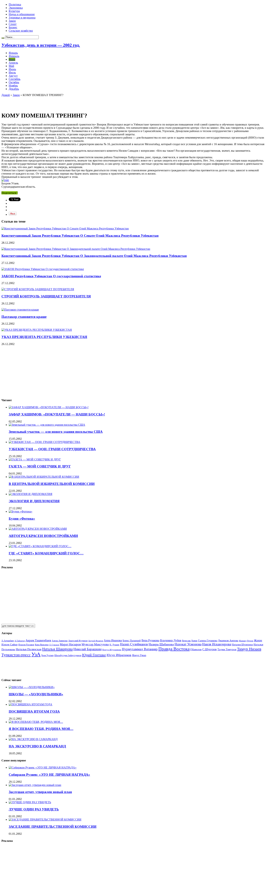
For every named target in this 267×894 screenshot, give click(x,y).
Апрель (13, 62)
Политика (15, 4)
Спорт (13, 24)
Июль (12, 72)
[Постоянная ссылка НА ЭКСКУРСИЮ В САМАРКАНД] (33, 739)
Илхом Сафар (9, 644)
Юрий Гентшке (94, 655)
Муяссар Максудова (95, 644)
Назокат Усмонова (188, 644)
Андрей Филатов (95, 641)
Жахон (258, 640)
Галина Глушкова (207, 640)
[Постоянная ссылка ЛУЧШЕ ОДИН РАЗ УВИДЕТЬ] (30, 802)
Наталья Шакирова (57, 649)
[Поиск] (2, 38)
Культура (14, 11)
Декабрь (14, 88)
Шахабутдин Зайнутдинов (67, 655)
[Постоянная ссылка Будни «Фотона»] (20, 511)
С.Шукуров (209, 649)
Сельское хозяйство (21, 30)
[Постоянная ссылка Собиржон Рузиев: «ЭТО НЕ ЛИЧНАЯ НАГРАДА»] (42, 767)
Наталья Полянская (28, 649)
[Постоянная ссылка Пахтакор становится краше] (20, 309)
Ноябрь (13, 85)
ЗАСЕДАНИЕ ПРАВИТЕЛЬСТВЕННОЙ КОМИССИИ (52, 827)
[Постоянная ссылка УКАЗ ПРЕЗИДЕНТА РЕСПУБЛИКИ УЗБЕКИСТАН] (36, 329)
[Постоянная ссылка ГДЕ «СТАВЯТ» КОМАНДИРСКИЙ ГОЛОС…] (40, 546)
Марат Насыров (70, 644)
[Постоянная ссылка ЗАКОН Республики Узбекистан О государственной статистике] (42, 269)
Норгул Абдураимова (111, 650)
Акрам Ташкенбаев (38, 640)
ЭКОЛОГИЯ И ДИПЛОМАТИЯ (34, 501)
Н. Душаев (114, 645)
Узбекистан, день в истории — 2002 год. (40, 45)
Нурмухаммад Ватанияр (140, 649)
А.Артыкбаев (7, 640)
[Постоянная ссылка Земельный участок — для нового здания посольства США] (47, 424)
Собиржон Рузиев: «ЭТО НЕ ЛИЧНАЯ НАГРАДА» (49, 775)
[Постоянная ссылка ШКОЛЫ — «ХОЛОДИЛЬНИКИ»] (32, 687)
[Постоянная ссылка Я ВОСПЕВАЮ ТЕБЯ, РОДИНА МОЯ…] (36, 721)
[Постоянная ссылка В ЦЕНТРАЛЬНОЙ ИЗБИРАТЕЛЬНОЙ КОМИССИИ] (44, 476)
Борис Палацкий (132, 640)
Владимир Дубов (170, 640)
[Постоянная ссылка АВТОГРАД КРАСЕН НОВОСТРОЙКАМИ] (38, 528)
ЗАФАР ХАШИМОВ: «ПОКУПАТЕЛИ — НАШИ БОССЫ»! (57, 414)
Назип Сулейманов (134, 644)
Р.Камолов (196, 649)
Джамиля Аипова (228, 640)
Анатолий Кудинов (78, 640)
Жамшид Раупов (246, 641)
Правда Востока (174, 648)
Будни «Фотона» (22, 518)
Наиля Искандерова (216, 644)
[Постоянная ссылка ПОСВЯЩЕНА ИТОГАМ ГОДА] (30, 704)
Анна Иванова (113, 640)
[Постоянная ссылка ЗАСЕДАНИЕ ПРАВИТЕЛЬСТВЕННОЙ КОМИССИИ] (45, 819)
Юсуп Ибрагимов (119, 655)
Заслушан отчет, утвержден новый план (40, 792)
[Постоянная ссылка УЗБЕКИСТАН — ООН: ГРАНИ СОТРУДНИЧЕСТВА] (44, 442)
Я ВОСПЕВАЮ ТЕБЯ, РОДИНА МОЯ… (41, 729)
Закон (12, 20)
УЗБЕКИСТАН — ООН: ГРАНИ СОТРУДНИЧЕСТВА (52, 449)
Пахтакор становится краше (23, 317)
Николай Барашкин (87, 649)
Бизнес (13, 27)
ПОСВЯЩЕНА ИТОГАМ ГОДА (34, 711)
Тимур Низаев (249, 649)
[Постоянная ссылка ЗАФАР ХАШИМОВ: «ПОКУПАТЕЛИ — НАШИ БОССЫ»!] (48, 407)
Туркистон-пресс (16, 654)
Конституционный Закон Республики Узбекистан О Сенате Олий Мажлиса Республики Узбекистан (80, 236)
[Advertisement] (43, 102)
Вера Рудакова (150, 640)
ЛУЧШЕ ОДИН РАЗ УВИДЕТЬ (34, 809)
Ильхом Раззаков (26, 645)
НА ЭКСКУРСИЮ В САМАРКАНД (37, 746)
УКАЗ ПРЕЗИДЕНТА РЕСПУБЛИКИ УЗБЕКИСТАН (44, 337)
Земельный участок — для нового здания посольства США (56, 432)
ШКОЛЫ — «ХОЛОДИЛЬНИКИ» (36, 694)
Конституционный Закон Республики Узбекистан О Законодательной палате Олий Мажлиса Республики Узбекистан (94, 256)
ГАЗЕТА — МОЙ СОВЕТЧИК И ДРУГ (40, 466)
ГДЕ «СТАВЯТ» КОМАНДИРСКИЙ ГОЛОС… (46, 553)
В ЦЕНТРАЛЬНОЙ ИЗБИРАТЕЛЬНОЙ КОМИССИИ (52, 484)
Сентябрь (14, 79)
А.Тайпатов (20, 641)
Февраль (14, 56)
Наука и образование (22, 14)
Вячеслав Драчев (189, 640)
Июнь (12, 69)
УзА (36, 654)
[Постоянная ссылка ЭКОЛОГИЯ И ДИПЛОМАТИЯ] (30, 494)
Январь (13, 52)
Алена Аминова (60, 640)
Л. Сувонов (54, 645)
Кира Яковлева (41, 644)
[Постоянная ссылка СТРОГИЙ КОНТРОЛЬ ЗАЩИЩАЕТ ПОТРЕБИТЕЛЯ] (37, 289)
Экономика (16, 7)
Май (11, 65)
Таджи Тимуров (226, 649)
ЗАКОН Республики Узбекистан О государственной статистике (51, 276)
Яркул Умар (139, 655)
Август (13, 75)
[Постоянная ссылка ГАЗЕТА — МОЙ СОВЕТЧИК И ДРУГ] (35, 459)
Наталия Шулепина (242, 644)
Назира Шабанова (161, 644)
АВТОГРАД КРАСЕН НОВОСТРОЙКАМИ (43, 536)
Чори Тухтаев (47, 655)
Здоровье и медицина (22, 17)
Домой (5, 95)
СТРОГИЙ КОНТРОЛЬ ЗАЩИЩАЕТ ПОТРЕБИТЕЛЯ (46, 296)
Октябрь (14, 82)
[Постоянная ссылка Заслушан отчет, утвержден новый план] (35, 785)
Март (12, 59)
